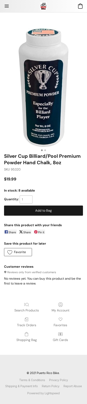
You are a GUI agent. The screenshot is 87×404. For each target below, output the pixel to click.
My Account (60, 310)
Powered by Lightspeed (43, 393)
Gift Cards (60, 340)
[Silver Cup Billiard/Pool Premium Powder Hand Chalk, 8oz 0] (43, 87)
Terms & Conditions (32, 380)
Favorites (60, 325)
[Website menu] (6, 6)
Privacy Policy (58, 380)
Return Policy (50, 386)
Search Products (26, 310)
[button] (43, 6)
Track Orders (26, 325)
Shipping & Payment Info (21, 386)
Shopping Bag (26, 340)
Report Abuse (73, 386)
